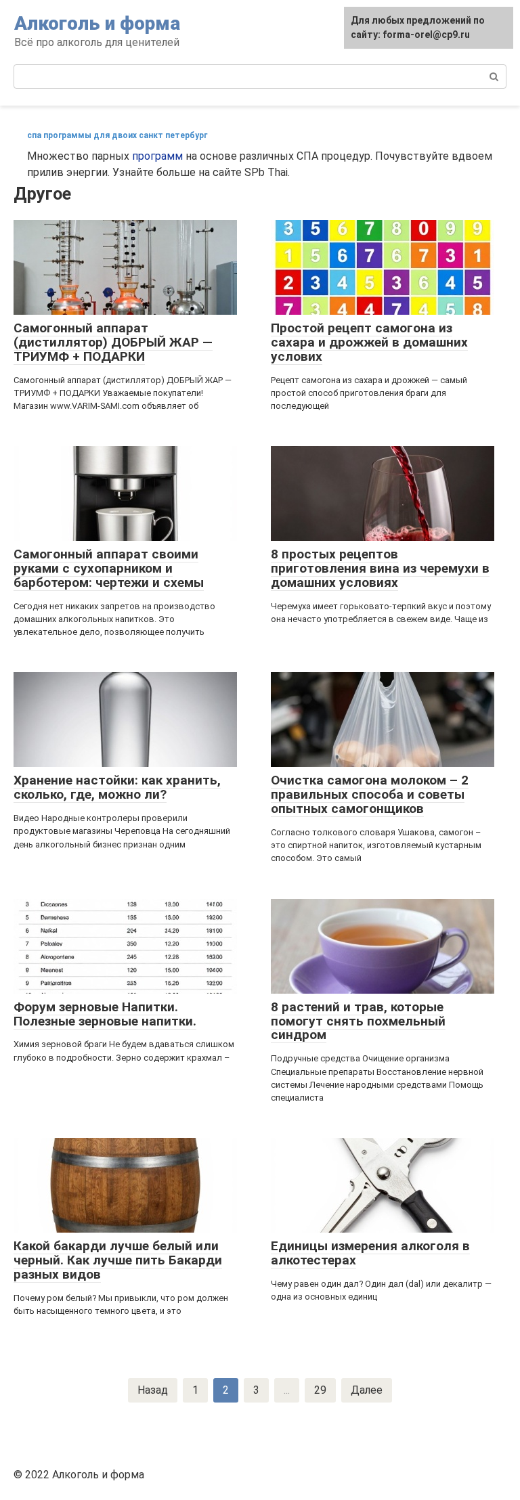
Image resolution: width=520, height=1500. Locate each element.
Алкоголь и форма (97, 23)
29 (320, 1390)
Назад (152, 1390)
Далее (367, 1390)
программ (157, 156)
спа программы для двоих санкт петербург (117, 135)
